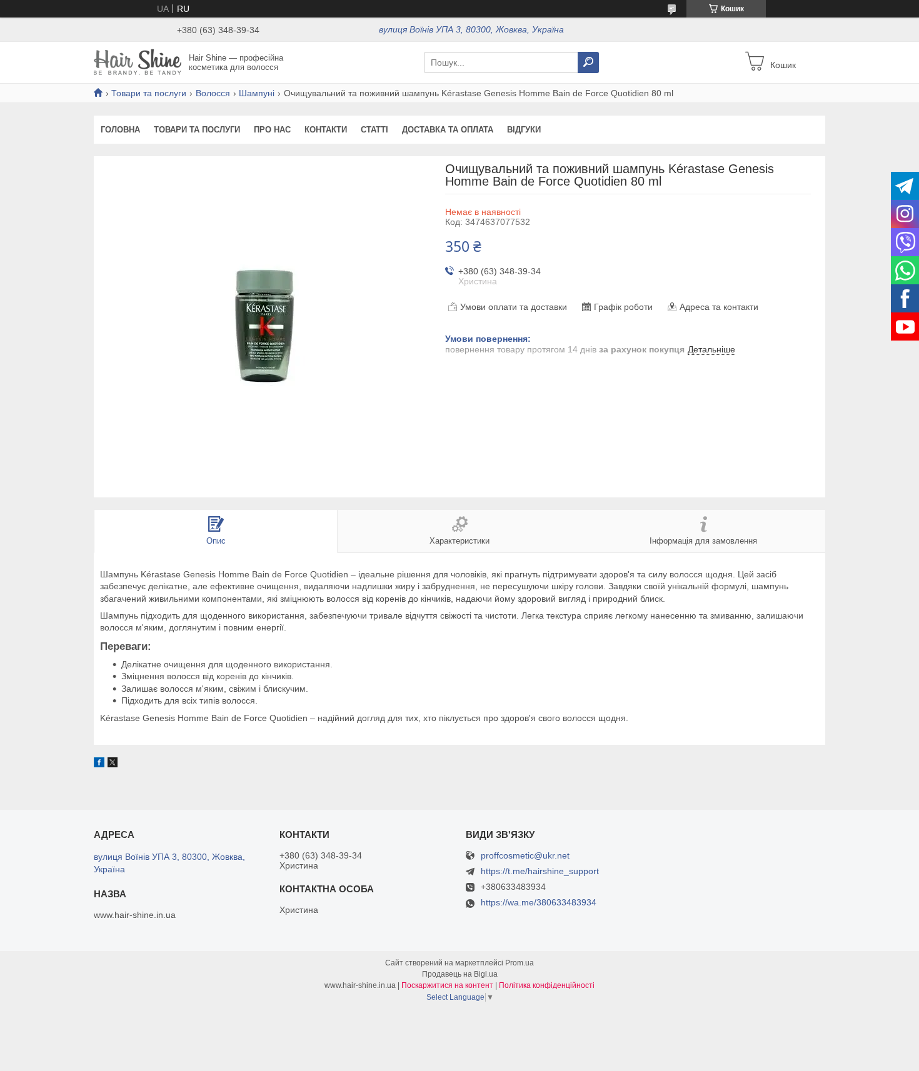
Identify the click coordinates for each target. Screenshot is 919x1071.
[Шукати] (588, 62)
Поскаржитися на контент (447, 985)
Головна (120, 129)
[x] (113, 764)
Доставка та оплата (447, 129)
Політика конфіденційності (547, 985)
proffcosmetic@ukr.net (525, 855)
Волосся (213, 93)
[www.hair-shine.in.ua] (137, 62)
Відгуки (524, 129)
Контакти (325, 129)
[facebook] (99, 764)
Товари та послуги (148, 93)
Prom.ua (519, 963)
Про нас (272, 129)
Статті (374, 129)
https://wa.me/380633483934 (538, 902)
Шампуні (256, 93)
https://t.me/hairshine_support (540, 871)
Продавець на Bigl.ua (460, 974)
